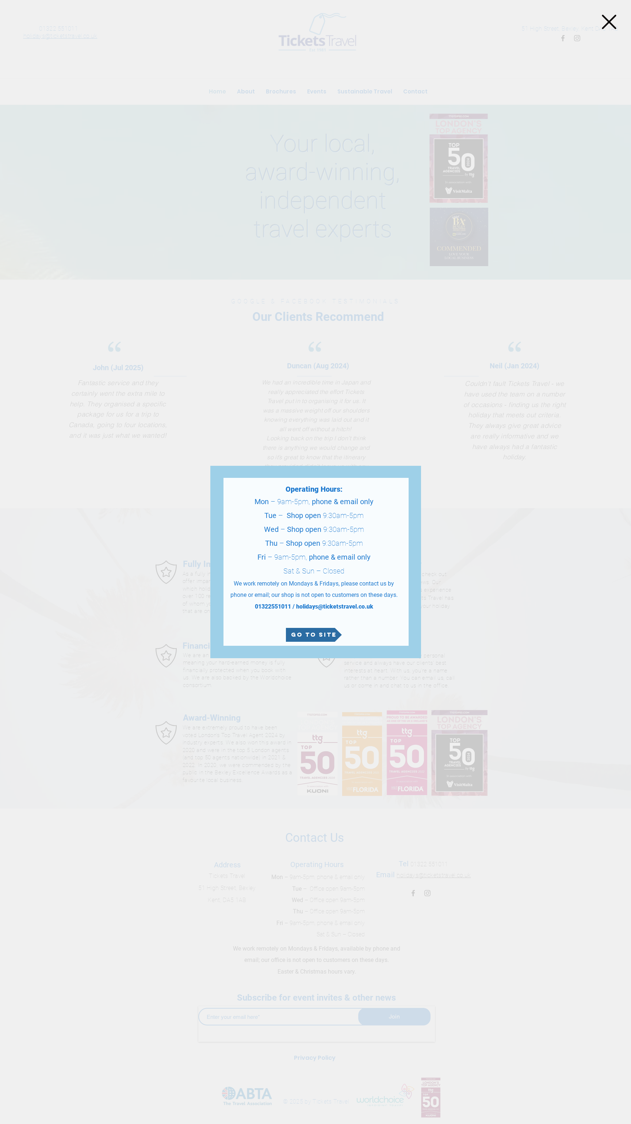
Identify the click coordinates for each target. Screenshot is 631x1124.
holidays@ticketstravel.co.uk (334, 606)
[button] (609, 22)
